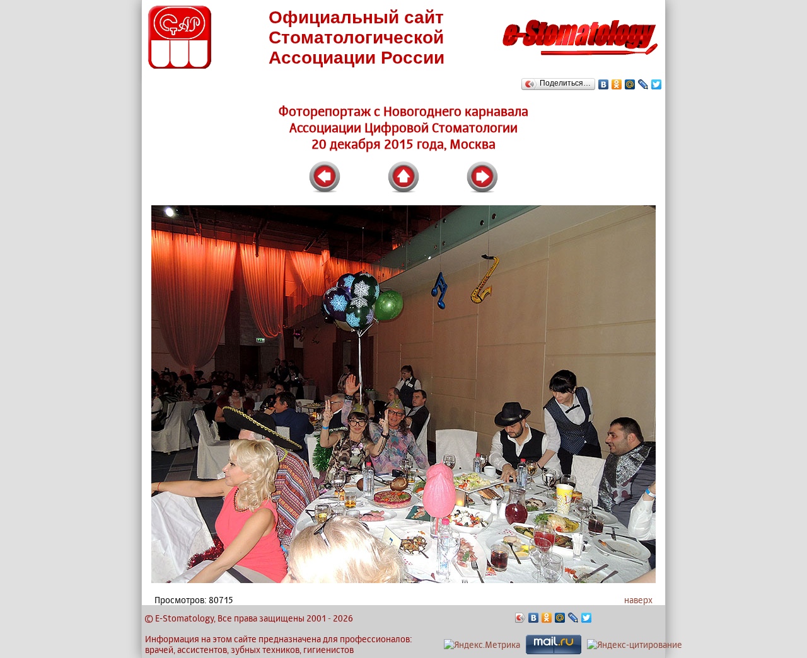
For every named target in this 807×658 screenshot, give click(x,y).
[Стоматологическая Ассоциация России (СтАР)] (179, 65)
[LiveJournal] (643, 84)
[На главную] (580, 59)
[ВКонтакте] (603, 84)
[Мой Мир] (630, 84)
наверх (638, 599)
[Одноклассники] (617, 84)
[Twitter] (656, 84)
